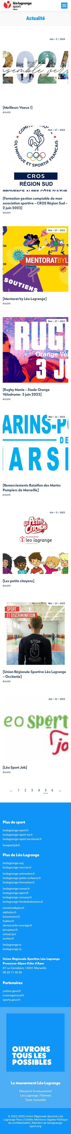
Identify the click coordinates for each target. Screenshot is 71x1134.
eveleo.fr (8, 938)
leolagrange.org (13, 863)
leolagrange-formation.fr (19, 882)
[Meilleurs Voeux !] (17, 107)
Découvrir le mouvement (35, 1091)
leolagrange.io (12, 949)
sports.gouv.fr (11, 999)
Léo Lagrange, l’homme (35, 1095)
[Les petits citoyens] (18, 580)
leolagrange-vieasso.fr (17, 897)
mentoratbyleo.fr (13, 907)
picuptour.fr (10, 929)
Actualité (6, 112)
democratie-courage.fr (17, 925)
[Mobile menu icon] (64, 6)
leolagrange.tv (12, 944)
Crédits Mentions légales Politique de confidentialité (38, 1121)
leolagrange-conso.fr (16, 888)
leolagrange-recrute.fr (17, 867)
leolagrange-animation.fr (19, 873)
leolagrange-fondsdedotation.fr (23, 901)
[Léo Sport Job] (15, 767)
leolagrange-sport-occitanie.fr (22, 839)
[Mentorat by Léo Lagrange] (25, 298)
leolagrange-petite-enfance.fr (22, 878)
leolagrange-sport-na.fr (18, 834)
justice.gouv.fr (12, 990)
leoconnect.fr (11, 916)
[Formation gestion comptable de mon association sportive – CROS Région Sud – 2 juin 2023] (35, 203)
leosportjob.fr (11, 845)
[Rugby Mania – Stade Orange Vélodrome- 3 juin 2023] (26, 392)
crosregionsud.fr (13, 995)
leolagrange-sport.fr (16, 830)
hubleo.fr (8, 921)
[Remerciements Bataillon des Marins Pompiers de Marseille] (32, 487)
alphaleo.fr (10, 912)
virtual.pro (9, 934)
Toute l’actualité (35, 1099)
